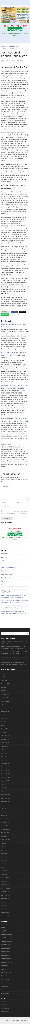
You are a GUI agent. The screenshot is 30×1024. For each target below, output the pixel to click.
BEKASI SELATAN (6, 972)
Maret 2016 (4, 874)
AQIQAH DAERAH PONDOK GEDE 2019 (14, 418)
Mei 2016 (3, 867)
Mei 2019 (3, 791)
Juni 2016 (4, 864)
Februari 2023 (5, 732)
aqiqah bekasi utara (6, 944)
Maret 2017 (4, 853)
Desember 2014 (5, 912)
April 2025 (4, 690)
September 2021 (5, 767)
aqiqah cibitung (5, 948)
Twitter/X (23, 311)
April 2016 (4, 871)
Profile (3, 581)
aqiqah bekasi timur (6, 941)
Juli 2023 (3, 715)
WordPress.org (5, 1011)
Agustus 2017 (5, 843)
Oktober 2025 (5, 687)
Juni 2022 (4, 753)
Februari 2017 (5, 857)
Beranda (3, 46)
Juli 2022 (3, 749)
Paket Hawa (4, 571)
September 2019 (5, 777)
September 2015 (5, 895)
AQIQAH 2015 (6, 444)
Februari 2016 (5, 877)
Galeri (2, 560)
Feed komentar (5, 1008)
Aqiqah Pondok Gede (17, 71)
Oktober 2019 (5, 774)
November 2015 (5, 888)
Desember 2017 (5, 829)
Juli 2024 (3, 704)
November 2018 (5, 794)
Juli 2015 (3, 902)
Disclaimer (4, 557)
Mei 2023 (3, 722)
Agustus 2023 (5, 711)
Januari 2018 (4, 826)
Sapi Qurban (4, 986)
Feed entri (4, 1004)
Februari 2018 (5, 822)
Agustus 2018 (5, 801)
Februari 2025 (5, 694)
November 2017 (5, 832)
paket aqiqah (4, 982)
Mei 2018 (3, 812)
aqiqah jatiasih (5, 955)
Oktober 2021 (5, 763)
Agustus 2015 (5, 898)
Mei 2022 (3, 756)
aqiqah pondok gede (13, 46)
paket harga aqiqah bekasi (8, 567)
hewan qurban (5, 979)
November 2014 (5, 916)
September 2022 (5, 742)
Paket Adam (4, 564)
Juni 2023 (4, 718)
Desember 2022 (5, 735)
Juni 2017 (3, 850)
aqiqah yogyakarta (6, 969)
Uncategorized (5, 993)
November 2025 (5, 684)
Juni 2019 (4, 787)
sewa (2, 989)
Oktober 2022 (5, 739)
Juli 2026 (3, 677)
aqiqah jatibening (6, 958)
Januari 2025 (4, 697)
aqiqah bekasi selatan (7, 937)
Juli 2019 (3, 784)
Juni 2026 (4, 680)
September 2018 (5, 798)
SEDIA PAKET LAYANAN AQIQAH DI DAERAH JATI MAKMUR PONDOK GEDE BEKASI (13, 355)
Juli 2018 (3, 805)
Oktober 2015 (5, 891)
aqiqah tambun (5, 965)
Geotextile (4, 976)
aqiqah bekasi (5, 931)
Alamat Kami (4, 553)
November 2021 (5, 760)
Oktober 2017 (5, 836)
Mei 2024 (3, 708)
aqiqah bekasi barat (6, 934)
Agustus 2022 (5, 746)
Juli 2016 (3, 860)
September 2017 (5, 839)
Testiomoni (4, 584)
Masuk (3, 1001)
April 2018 (4, 815)
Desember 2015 (5, 884)
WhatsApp (5, 314)
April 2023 (4, 725)
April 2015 (4, 909)
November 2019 (5, 770)
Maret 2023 (4, 729)
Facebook (14, 311)
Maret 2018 (4, 819)
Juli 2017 (3, 846)
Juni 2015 (4, 905)
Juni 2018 (4, 808)
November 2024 (5, 701)
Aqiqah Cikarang (5, 951)
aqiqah (3, 927)
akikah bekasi (5, 924)
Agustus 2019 (5, 781)
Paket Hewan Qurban (7, 574)
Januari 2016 (4, 881)
